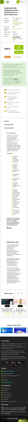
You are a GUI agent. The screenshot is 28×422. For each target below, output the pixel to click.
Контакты (5, 380)
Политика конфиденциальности (11, 375)
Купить (19, 52)
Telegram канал (7, 397)
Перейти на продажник (17, 28)
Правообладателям (8, 373)
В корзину (19, 47)
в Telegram (16, 79)
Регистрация (6, 388)
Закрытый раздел (7, 394)
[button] (23, 420)
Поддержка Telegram (9, 371)
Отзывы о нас (6, 392)
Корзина (5, 390)
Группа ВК (5, 399)
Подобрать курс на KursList (9, 401)
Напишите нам (16, 38)
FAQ (4, 377)
